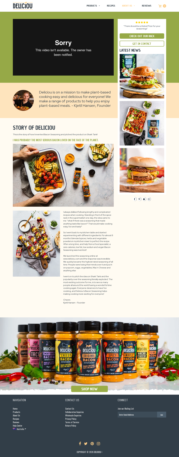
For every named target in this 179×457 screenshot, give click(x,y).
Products (92, 5)
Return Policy (70, 425)
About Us (127, 5)
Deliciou (97, 452)
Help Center (17, 425)
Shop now (89, 389)
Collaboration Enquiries (74, 412)
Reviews (146, 5)
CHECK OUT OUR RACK (141, 36)
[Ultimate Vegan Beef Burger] (142, 149)
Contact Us (69, 408)
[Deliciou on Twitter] (86, 443)
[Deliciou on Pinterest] (92, 443)
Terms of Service (72, 422)
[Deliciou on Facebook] (80, 443)
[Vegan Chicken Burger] (142, 55)
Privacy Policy (70, 418)
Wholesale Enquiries (73, 415)
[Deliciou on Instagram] (98, 443)
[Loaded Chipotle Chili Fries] (142, 102)
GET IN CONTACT (141, 44)
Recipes (111, 5)
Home (15, 408)
